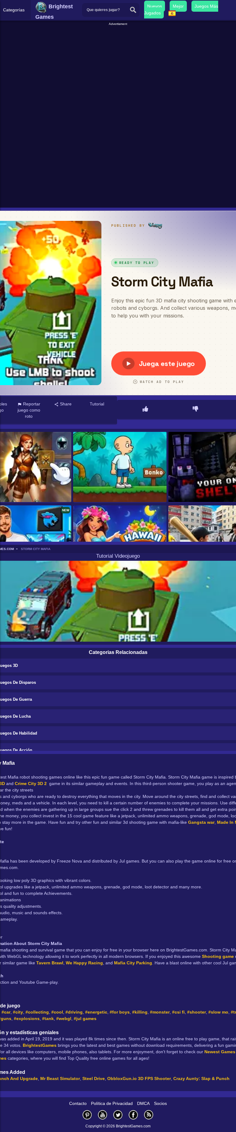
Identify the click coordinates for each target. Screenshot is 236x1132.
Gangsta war (201, 822)
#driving (74, 1012)
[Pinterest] (87, 1114)
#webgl (63, 1018)
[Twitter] (118, 1114)
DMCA (143, 1103)
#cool (57, 1012)
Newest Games (219, 1051)
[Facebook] (133, 1114)
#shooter (196, 1012)
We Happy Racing (84, 962)
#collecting (37, 1012)
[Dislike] (195, 409)
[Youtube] (102, 1114)
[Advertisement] (119, 69)
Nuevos (154, 6)
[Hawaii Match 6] (120, 540)
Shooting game (218, 956)
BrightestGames (40, 1045)
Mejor (178, 6)
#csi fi (178, 1012)
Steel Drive (93, 1078)
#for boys (120, 1012)
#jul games (85, 1018)
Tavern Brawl (49, 962)
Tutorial (97, 403)
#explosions (27, 1018)
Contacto (78, 1103)
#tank (48, 1018)
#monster (160, 1012)
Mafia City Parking (133, 962)
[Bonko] (120, 467)
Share (65, 403)
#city (18, 1012)
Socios (160, 1103)
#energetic (96, 1012)
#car (6, 1012)
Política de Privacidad (112, 1103)
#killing (140, 1012)
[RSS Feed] (148, 1114)
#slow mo (218, 1012)
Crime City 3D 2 (31, 783)
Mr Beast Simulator (60, 1078)
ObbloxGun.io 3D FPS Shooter (139, 1078)
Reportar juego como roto (29, 410)
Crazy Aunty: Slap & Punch (201, 1078)
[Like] (145, 409)
